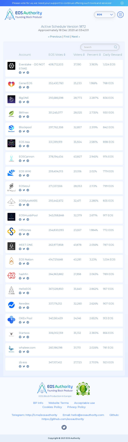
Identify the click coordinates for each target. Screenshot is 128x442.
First (67, 36)
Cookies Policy (52, 407)
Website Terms (58, 402)
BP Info (38, 402)
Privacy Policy (76, 407)
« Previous (55, 36)
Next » (76, 36)
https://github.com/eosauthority (63, 419)
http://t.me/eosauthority (41, 415)
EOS (99, 14)
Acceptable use (84, 402)
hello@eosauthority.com (87, 415)
